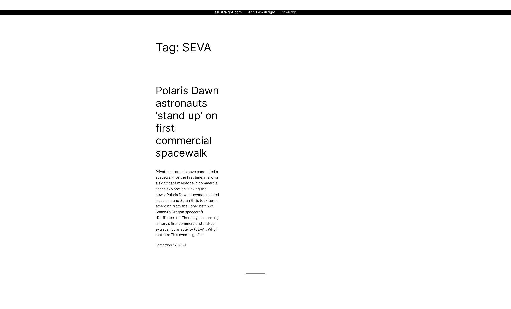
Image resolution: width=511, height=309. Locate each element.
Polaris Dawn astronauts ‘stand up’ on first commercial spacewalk (187, 121)
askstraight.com (228, 12)
